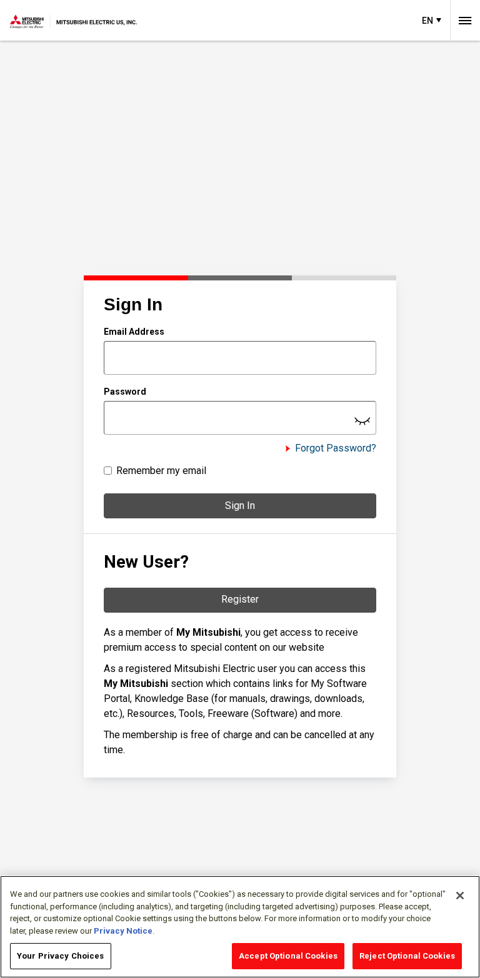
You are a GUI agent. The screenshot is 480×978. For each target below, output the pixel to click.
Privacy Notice (123, 931)
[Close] (460, 895)
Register (240, 599)
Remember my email (161, 471)
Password (125, 392)
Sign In (240, 505)
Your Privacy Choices (60, 956)
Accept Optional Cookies (288, 956)
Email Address (134, 332)
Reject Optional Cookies (407, 956)
